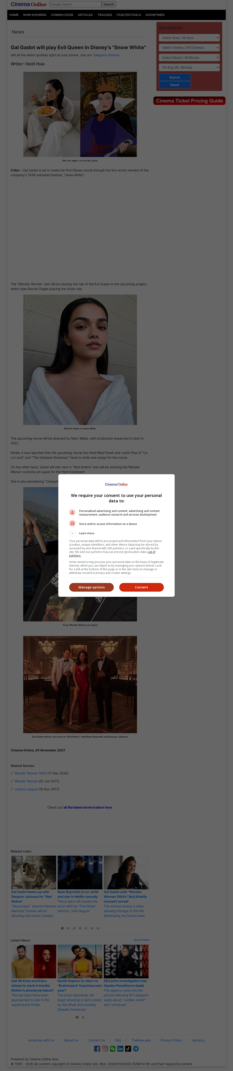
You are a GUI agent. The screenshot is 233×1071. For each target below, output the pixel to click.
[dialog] (116, 535)
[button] (116, 533)
